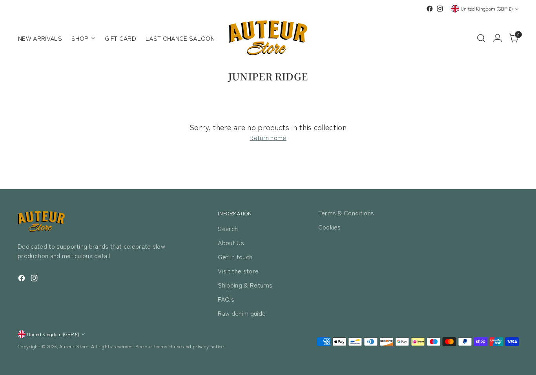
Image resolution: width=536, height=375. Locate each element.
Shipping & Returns (245, 284)
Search (228, 228)
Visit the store (238, 270)
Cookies (329, 226)
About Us (231, 242)
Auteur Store (74, 346)
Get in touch (235, 256)
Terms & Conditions (346, 212)
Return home (268, 137)
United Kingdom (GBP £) (487, 8)
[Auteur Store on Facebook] (429, 8)
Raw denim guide (242, 313)
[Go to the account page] (497, 38)
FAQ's (226, 299)
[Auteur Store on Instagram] (439, 8)
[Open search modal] (481, 38)
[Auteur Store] (268, 37)
